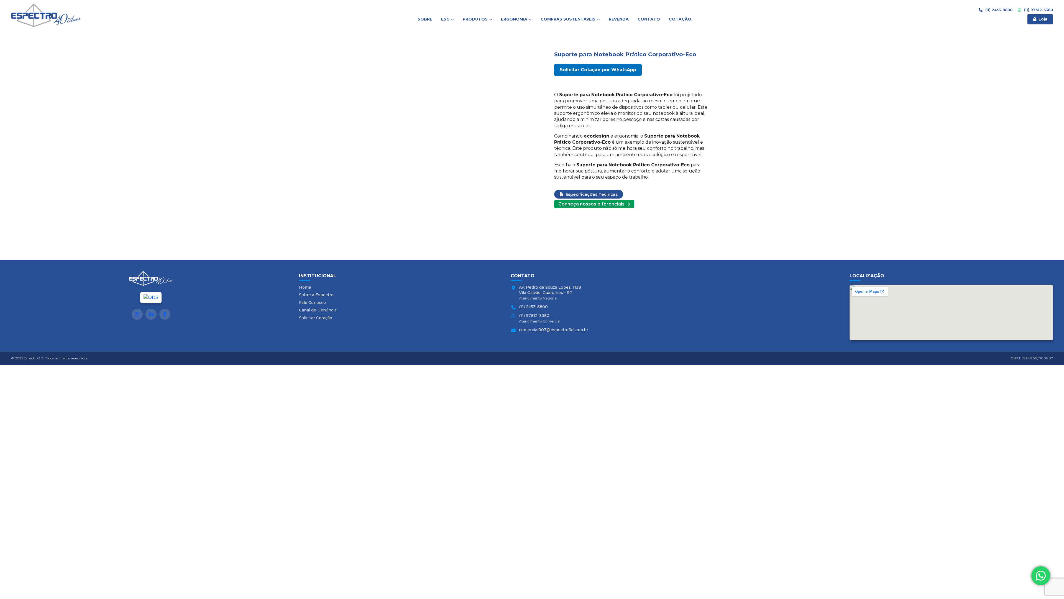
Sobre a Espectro (316, 294)
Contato (649, 19)
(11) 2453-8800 (998, 9)
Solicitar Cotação (315, 317)
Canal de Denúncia (318, 310)
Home (305, 287)
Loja (1043, 19)
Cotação (680, 19)
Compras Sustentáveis (568, 19)
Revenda (619, 19)
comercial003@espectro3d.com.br (553, 329)
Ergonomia (514, 19)
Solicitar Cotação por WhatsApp (598, 69)
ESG (445, 19)
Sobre (425, 19)
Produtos (475, 19)
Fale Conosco (312, 302)
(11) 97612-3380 (1038, 9)
